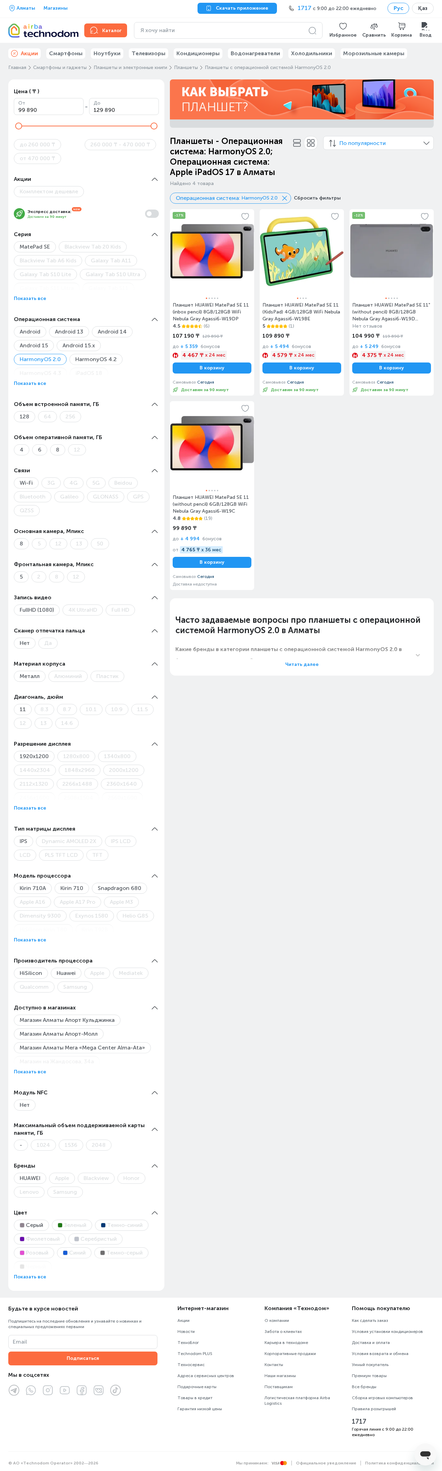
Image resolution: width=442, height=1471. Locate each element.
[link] (212, 302)
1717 (359, 1421)
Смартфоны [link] (66, 53)
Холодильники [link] (311, 53)
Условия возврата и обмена (380, 1353)
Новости (186, 1331)
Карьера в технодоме (286, 1342)
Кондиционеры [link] (198, 53)
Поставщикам (279, 1386)
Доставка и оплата (371, 1342)
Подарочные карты (197, 1386)
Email (20, 1341)
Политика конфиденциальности (399, 1463)
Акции (183, 1320)
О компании (277, 1320)
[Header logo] (42, 30)
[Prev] (179, 99)
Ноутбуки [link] (107, 53)
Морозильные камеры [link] (373, 53)
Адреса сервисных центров (205, 1375)
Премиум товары (369, 1375)
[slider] (18, 126)
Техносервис (191, 1364)
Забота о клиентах (283, 1331)
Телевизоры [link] (148, 53)
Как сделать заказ (370, 1320)
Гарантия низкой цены (199, 1408)
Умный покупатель (370, 1364)
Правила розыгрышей (374, 1408)
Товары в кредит (194, 1397)
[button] (343, 30)
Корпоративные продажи (290, 1353)
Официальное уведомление (326, 1463)
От (21, 103)
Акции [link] (29, 53)
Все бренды (364, 1386)
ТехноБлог (188, 1342)
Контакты (274, 1364)
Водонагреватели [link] (255, 53)
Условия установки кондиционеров (387, 1331)
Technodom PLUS (194, 1353)
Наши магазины (280, 1375)
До (97, 103)
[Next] (424, 99)
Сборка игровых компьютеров (382, 1397)
